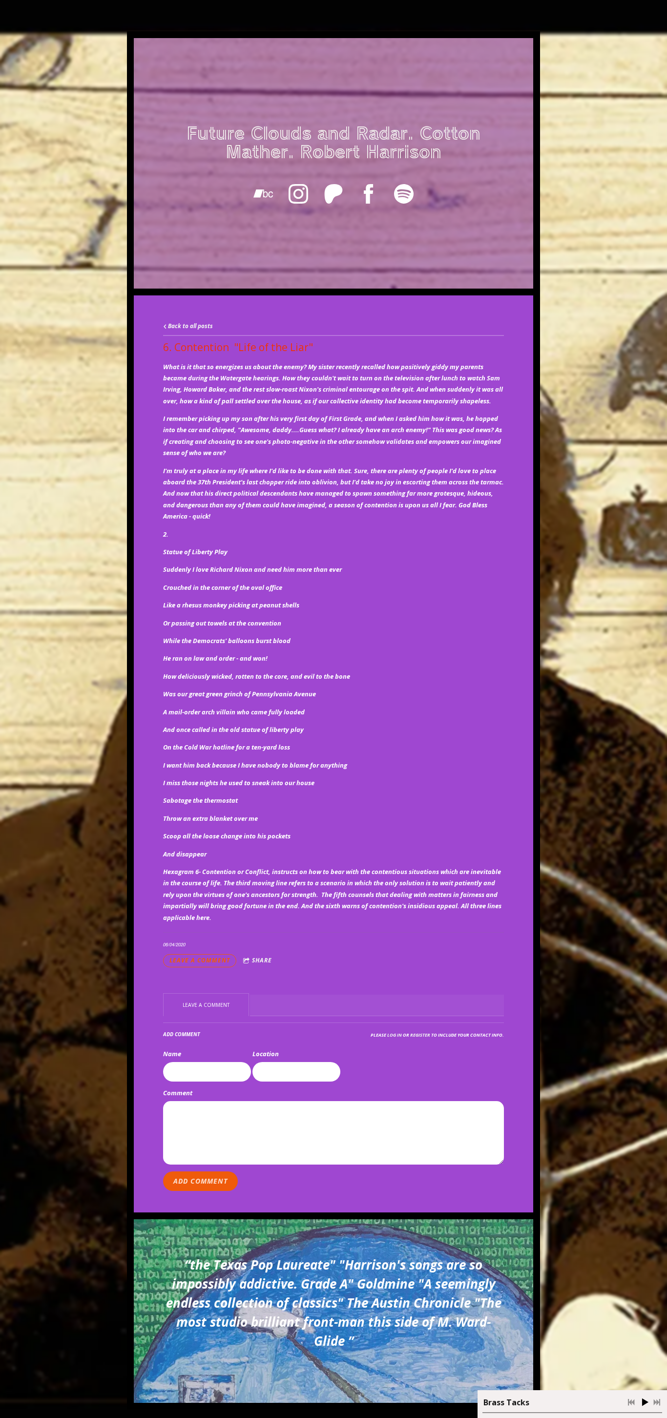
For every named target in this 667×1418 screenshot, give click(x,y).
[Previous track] (631, 1402)
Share (262, 960)
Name (172, 1053)
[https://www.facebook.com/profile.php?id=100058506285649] (368, 194)
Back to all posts (190, 326)
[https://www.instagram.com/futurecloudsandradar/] (298, 194)
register (420, 1035)
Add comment (200, 1181)
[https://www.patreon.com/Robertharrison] (333, 194)
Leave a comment (199, 960)
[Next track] (656, 1402)
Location (265, 1053)
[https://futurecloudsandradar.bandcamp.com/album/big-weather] (263, 194)
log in (394, 1035)
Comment (177, 1092)
